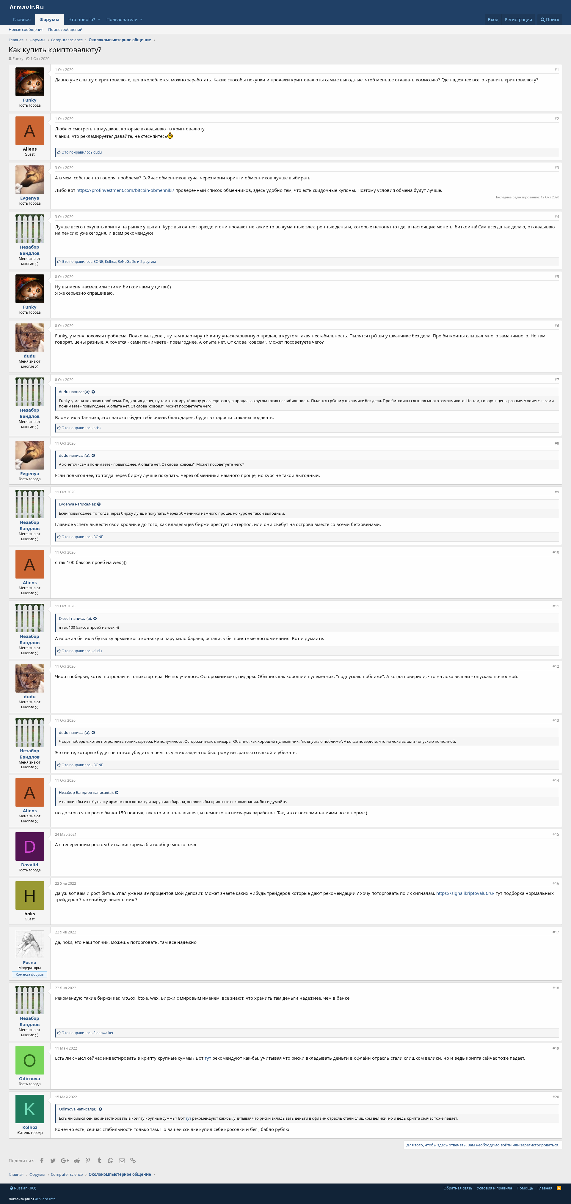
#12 (556, 666)
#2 (557, 118)
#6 (557, 325)
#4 (557, 216)
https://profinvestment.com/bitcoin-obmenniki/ (125, 190)
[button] (99, 19)
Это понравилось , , (109, 261)
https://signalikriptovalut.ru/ (465, 893)
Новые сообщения (26, 29)
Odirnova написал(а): (78, 1109)
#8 (557, 443)
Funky (17, 58)
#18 (556, 987)
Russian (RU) (24, 1188)
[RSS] (559, 1188)
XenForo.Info (45, 1199)
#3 (557, 167)
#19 (556, 1048)
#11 (556, 606)
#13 (556, 720)
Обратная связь (458, 1188)
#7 (557, 379)
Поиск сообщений (65, 29)
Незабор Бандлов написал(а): (86, 792)
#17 (556, 932)
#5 (557, 276)
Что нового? (81, 19)
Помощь (525, 1188)
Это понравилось (82, 152)
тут (208, 1058)
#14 (556, 780)
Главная (22, 19)
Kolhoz (29, 1127)
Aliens (30, 582)
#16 (556, 883)
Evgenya (29, 198)
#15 (556, 834)
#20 (556, 1096)
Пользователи (122, 19)
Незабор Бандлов (30, 250)
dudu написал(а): (74, 391)
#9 (557, 491)
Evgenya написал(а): (77, 504)
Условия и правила (494, 1188)
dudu (30, 356)
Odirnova (29, 1078)
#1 (557, 69)
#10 (556, 552)
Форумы (49, 19)
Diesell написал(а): (75, 618)
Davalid (29, 865)
